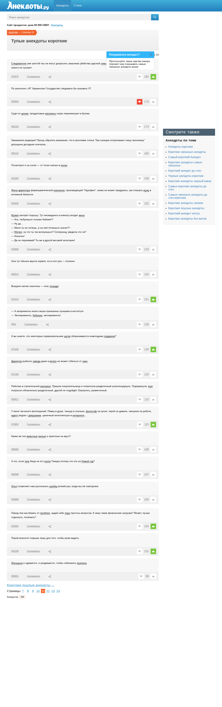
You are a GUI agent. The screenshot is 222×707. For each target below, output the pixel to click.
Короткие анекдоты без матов (187, 218)
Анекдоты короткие (180, 146)
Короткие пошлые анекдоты (186, 208)
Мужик (15, 215)
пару (67, 513)
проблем (45, 513)
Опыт (14, 486)
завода (37, 361)
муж (150, 386)
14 (58, 591)
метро (53, 361)
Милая (18, 232)
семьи (104, 63)
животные (32, 436)
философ (91, 411)
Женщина (17, 563)
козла (47, 461)
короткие (13, 32)
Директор (16, 361)
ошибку (53, 486)
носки (64, 165)
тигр (27, 461)
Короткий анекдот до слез (184, 170)
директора (24, 190)
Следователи (18, 63)
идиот (14, 415)
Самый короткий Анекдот (184, 157)
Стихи (78, 5)
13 (53, 591)
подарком (109, 336)
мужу (146, 190)
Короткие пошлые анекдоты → (31, 585)
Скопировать (33, 76)
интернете (78, 415)
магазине (45, 386)
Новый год (87, 461)
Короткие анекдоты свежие (185, 203)
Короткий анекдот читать (184, 213)
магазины (50, 113)
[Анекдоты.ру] (28, 6)
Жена (14, 190)
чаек (84, 361)
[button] (50, 76)
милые (42, 436)
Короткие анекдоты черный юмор (189, 181)
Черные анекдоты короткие (186, 175)
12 (48, 591)
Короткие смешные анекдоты (187, 151)
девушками (34, 415)
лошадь (54, 286)
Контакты (57, 25)
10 (38, 591)
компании (59, 190)
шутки (67, 336)
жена (81, 215)
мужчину (82, 563)
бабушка (37, 315)
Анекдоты (62, 5)
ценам (24, 113)
